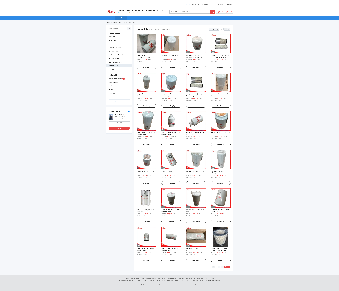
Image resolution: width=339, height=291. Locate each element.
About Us (131, 18)
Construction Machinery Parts (117, 55)
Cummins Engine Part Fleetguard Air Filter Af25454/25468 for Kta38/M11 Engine (220, 57)
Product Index (200, 278)
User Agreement (179, 284)
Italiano (158, 280)
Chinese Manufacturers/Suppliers (148, 278)
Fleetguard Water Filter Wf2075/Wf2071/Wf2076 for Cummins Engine (194, 57)
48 (150, 267)
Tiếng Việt (207, 280)
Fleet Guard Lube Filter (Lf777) (169, 55)
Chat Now (119, 119)
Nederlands (170, 280)
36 (146, 267)
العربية (176, 280)
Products (121, 18)
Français (144, 280)
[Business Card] (129, 111)
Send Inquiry (146, 67)
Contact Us (163, 18)
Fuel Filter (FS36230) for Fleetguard (220, 132)
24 (142, 267)
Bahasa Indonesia (215, 280)
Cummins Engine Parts (115, 58)
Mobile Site (207, 278)
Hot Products (126, 278)
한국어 (181, 280)
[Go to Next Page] (228, 29)
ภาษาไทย (195, 280)
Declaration (188, 284)
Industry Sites (181, 278)
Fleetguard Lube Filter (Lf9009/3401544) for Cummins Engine (220, 173)
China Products (135, 278)
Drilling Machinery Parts (115, 62)
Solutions (142, 18)
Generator (111, 44)
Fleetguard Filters (113, 66)
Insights (214, 278)
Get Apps (220, 4)
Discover (152, 18)
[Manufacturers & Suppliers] (117, 3)
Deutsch (164, 280)
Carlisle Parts (112, 40)
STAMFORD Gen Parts (115, 47)
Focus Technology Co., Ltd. (157, 284)
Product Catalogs (115, 102)
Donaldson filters (113, 51)
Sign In (188, 4)
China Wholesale (162, 278)
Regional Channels (190, 278)
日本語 (186, 280)
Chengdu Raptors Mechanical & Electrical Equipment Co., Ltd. (139, 10)
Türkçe (201, 280)
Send (119, 128)
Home (110, 18)
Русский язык (151, 280)
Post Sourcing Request (225, 12)
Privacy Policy (195, 284)
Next (226, 267)
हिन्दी (190, 280)
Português (137, 280)
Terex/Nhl (111, 69)
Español (131, 280)
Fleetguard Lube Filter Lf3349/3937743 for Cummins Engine (145, 57)
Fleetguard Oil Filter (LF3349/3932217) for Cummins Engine (170, 173)
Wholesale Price (172, 278)
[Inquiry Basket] (213, 4)
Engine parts (112, 37)
